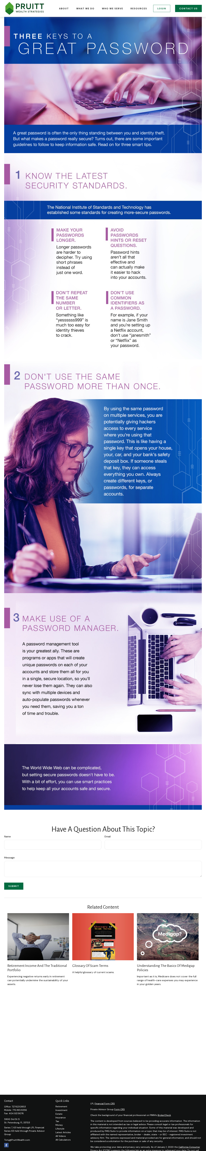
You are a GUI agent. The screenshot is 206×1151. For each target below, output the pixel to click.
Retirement (61, 1106)
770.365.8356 (19, 1110)
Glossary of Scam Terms (90, 966)
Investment (61, 1110)
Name (7, 836)
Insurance (61, 1117)
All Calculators (63, 1139)
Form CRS (119, 1109)
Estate (59, 1113)
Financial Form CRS (105, 1103)
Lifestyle (60, 1128)
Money (59, 1124)
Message (9, 857)
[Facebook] (6, 1145)
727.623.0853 (19, 1106)
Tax (57, 1121)
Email (108, 836)
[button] (64, 8)
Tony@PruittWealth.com (17, 1139)
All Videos (61, 1136)
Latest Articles (63, 1132)
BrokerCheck (164, 1115)
